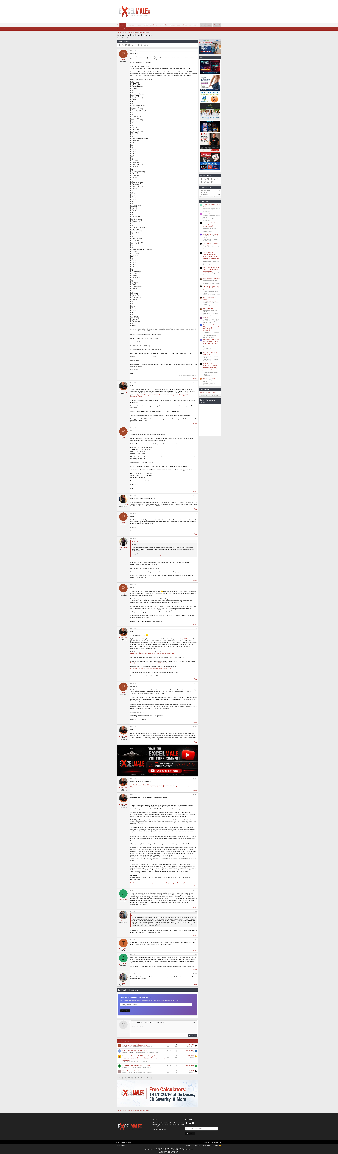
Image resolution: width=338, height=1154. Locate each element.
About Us (195, 25)
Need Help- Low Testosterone (132, 1071)
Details (191, 1149)
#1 (196, 50)
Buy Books (172, 25)
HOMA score (188, 639)
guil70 (214, 392)
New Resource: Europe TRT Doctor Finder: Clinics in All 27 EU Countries (211, 288)
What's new (130, 25)
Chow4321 (125, 1072)
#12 (196, 794)
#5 (196, 513)
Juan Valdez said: (136, 915)
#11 (196, 778)
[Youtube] (193, 1123)
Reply (195, 378)
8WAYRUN (177, 1152)
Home (216, 1145)
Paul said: (134, 541)
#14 (196, 911)
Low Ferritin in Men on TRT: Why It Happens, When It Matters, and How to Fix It (211, 341)
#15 (196, 939)
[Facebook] (186, 1123)
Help (212, 1145)
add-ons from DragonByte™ (165, 1149)
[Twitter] (190, 1123)
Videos (139, 25)
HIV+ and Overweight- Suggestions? (134, 1045)
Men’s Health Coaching (184, 25)
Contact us (189, 1145)
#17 (196, 974)
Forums (122, 25)
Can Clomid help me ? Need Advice (134, 1050)
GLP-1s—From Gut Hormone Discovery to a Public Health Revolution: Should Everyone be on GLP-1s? (211, 256)
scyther (124, 1062)
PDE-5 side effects (208, 308)
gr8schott (202, 392)
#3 (196, 428)
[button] (135, 25)
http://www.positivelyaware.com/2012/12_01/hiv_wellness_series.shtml (152, 654)
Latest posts (204, 202)
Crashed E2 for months (209, 378)
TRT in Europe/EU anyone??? (211, 278)
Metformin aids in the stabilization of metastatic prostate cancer (152, 785)
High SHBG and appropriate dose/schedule (137, 1065)
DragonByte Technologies (183, 1149)
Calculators (153, 25)
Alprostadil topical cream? (210, 234)
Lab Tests (145, 25)
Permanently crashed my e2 (211, 214)
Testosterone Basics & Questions (143, 1067)
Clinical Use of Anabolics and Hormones (142, 1046)
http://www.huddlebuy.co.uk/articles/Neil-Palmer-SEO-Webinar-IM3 (151, 668)
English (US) (122, 1145)
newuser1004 (209, 392)
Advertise (218, 1142)
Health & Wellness (207, 231)
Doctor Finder (163, 25)
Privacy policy (206, 1145)
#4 (196, 495)
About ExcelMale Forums (159, 1129)
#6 (196, 538)
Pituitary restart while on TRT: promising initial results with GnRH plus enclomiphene (211, 327)
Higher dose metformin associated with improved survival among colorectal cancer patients (161, 787)
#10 (196, 726)
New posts (120, 29)
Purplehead (125, 1052)
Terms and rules (197, 1145)
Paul (119, 38)
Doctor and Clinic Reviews (209, 306)
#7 (196, 584)
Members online (205, 390)
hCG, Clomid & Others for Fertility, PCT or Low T (147, 1052)
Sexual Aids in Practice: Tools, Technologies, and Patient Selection (210, 224)
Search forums (128, 29)
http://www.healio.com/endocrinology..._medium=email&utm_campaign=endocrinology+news (159, 883)
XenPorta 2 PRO (162, 1152)
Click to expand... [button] (163, 556)
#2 (196, 382)
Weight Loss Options (208, 250)
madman (191, 1072)
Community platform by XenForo (169, 1148)
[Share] (194, 50)
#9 (196, 683)
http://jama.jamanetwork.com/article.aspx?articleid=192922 (148, 663)
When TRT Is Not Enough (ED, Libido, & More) (210, 239)
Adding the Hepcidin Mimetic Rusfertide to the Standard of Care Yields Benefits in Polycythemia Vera (210, 367)
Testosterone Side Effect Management (143, 1062)
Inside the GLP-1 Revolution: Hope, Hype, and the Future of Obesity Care (211, 269)
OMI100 (192, 1052)
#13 (196, 890)
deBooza (124, 1067)
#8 (196, 628)
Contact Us (213, 1142)
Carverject (206, 317)
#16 (196, 954)
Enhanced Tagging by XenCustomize (169, 1151)
